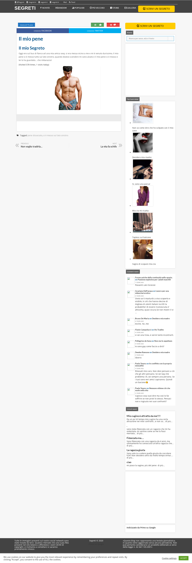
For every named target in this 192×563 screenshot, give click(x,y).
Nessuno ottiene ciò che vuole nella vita (152, 389)
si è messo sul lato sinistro (55, 135)
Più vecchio (98, 8)
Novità (46, 8)
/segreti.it (32, 2)
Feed (73, 2)
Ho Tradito (159, 330)
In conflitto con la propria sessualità (153, 364)
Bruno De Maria (142, 318)
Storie (115, 8)
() (111, 25)
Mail (65, 2)
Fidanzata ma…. (135, 438)
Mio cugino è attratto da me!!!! (144, 415)
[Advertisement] (150, 70)
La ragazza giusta (136, 450)
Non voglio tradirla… (31, 146)
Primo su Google (148, 527)
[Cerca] (170, 38)
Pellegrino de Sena (143, 341)
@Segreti (20, 2)
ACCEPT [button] (183, 558)
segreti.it (44, 2)
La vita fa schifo (109, 146)
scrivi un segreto (158, 8)
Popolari (79, 8)
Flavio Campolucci (143, 330)
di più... (168, 421)
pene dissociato (35, 135)
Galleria (131, 8)
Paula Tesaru (140, 363)
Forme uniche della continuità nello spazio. (153, 277)
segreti (25, 8)
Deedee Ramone (142, 352)
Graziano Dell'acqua (144, 291)
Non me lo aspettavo (163, 341)
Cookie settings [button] (169, 558)
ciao (129, 462)
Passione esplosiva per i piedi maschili (154, 279)
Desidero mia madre (161, 318)
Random (62, 8)
